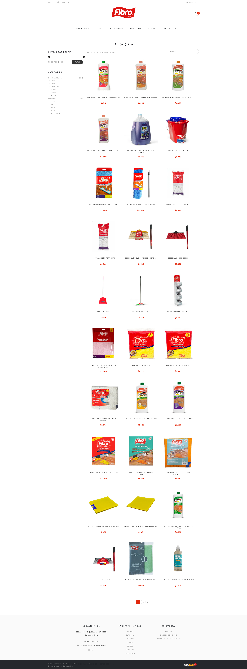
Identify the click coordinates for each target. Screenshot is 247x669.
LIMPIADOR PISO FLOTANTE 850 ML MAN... (178, 527)
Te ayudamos (135, 28)
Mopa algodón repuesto (103, 258)
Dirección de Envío (168, 635)
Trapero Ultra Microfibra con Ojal (140, 580)
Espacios (52, 99)
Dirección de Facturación (168, 639)
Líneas (99, 28)
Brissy (53, 95)
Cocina (54, 101)
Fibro (53, 81)
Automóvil (55, 113)
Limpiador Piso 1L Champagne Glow (178, 580)
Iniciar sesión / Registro (58, 2)
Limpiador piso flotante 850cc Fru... (103, 97)
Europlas (130, 639)
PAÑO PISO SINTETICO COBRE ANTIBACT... (141, 473)
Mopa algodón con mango (178, 204)
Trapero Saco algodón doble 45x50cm (103, 420)
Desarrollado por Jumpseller (60, 666)
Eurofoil (54, 90)
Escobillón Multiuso (103, 580)
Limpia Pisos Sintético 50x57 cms (103, 472)
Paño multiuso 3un (141, 365)
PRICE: (51, 62)
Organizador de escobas (178, 312)
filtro (77, 62)
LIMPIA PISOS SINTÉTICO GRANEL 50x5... (140, 526)
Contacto (166, 28)
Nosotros (151, 28)
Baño (53, 104)
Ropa (53, 110)
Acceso (168, 631)
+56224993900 (92, 642)
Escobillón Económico (178, 258)
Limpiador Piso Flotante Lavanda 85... (178, 420)
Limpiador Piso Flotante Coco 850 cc (140, 419)
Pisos (53, 107)
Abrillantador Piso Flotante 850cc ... (140, 98)
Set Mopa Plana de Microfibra (141, 204)
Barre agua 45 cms (141, 312)
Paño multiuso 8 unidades (178, 365)
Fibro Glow (55, 84)
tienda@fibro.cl (99, 645)
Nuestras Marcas (83, 28)
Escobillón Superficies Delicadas (140, 258)
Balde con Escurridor (178, 151)
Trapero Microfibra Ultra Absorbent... (103, 366)
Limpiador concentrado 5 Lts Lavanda (140, 152)
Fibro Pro (55, 87)
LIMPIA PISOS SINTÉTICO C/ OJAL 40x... (103, 526)
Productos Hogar (116, 28)
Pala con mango (103, 312)
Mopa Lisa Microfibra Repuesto (103, 204)
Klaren (53, 93)
